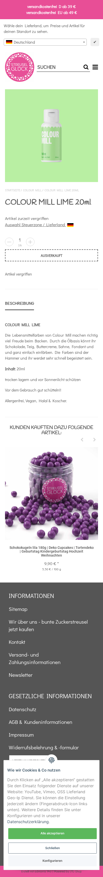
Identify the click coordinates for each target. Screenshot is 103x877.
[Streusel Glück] (19, 67)
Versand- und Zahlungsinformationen (34, 658)
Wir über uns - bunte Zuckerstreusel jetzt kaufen (48, 625)
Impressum (21, 734)
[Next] (94, 440)
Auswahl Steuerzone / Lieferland (35, 224)
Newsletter (20, 674)
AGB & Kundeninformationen (40, 721)
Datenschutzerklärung (28, 821)
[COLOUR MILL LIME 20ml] (51, 135)
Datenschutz (22, 709)
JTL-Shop (76, 871)
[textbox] (45, 42)
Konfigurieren (52, 861)
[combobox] (45, 42)
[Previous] (82, 440)
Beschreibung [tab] (19, 303)
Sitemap (18, 608)
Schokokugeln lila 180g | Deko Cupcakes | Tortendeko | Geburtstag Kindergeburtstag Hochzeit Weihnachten (52, 551)
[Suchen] (86, 67)
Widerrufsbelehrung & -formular (44, 747)
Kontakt (17, 641)
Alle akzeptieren (52, 833)
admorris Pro (42, 871)
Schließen (52, 848)
